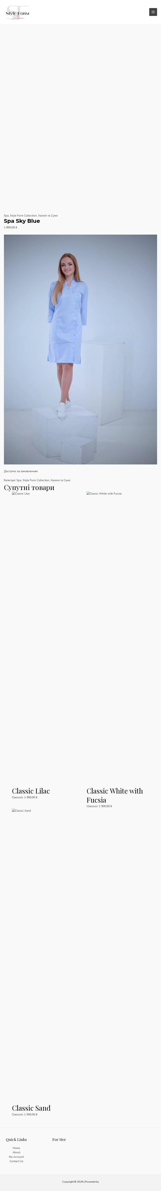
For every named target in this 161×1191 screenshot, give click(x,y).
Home (16, 1148)
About (16, 1152)
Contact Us (16, 1161)
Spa (6, 215)
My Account (16, 1157)
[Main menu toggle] (153, 12)
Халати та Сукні (48, 215)
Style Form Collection (23, 215)
